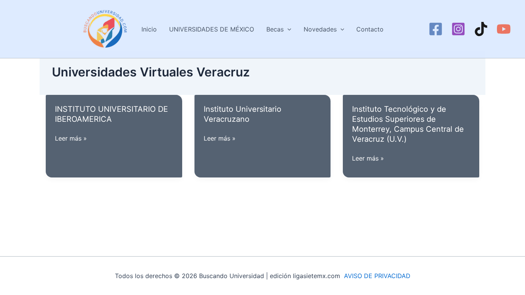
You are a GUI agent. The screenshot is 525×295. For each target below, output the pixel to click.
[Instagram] (458, 29)
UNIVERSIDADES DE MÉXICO (211, 29)
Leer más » (71, 138)
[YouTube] (504, 29)
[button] (287, 29)
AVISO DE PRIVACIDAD (377, 276)
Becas (275, 29)
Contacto (370, 29)
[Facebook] (436, 29)
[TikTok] (481, 29)
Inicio (149, 29)
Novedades (320, 29)
